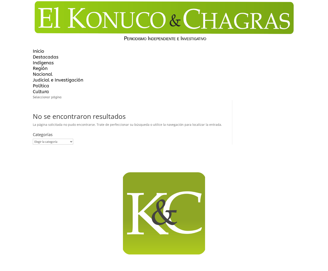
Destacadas (45, 57)
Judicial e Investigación (58, 80)
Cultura (41, 92)
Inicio (38, 51)
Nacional (42, 74)
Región (40, 68)
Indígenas (43, 63)
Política (41, 86)
